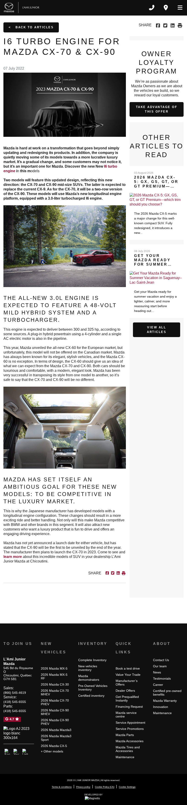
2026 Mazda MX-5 (54, 668)
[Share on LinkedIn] (172, 25)
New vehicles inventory (87, 668)
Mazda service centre (126, 714)
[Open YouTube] (16, 752)
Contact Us (161, 660)
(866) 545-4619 (14, 692)
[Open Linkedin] (25, 752)
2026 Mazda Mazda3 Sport (56, 738)
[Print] (180, 25)
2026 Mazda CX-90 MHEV (55, 712)
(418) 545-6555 (14, 702)
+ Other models (52, 751)
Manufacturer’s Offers (127, 682)
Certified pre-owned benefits (167, 692)
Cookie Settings (127, 787)
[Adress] (166, 7)
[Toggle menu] (178, 7)
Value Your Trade (128, 674)
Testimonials (162, 678)
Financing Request (129, 706)
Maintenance (125, 757)
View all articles (156, 330)
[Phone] (152, 7)
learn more (12, 557)
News (157, 672)
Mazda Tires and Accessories (128, 749)
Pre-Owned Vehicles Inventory (92, 687)
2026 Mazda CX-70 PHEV (55, 702)
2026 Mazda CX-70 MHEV (55, 692)
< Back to (31, 27)
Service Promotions (130, 729)
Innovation (160, 707)
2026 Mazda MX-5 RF (54, 676)
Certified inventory (91, 695)
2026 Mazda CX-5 (54, 746)
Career (158, 684)
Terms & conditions (62, 787)
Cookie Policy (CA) (104, 787)
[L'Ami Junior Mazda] (23, 7)
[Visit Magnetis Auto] (93, 798)
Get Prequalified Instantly (127, 698)
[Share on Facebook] (158, 25)
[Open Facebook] (7, 752)
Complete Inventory (92, 660)
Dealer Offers (125, 690)
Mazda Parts (125, 735)
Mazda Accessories (129, 741)
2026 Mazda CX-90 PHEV (55, 722)
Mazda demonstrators (88, 677)
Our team (160, 666)
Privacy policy (83, 787)
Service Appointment (130, 722)
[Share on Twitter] (165, 25)
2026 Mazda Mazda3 (56, 730)
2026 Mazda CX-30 (55, 684)
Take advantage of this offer (156, 109)
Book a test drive (128, 668)
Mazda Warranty (165, 700)
